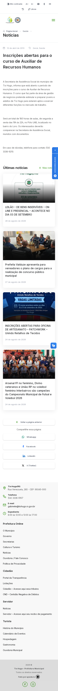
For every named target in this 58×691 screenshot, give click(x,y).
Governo (7, 536)
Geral (35, 48)
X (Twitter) (31, 465)
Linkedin (31, 456)
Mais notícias (49, 168)
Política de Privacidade (14, 563)
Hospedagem (9, 639)
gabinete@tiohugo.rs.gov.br (21, 506)
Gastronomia (9, 644)
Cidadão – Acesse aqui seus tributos (21, 589)
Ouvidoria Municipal (12, 650)
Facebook (31, 446)
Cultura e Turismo (11, 547)
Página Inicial (12, 31)
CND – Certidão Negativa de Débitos (21, 594)
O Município (9, 530)
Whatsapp (31, 437)
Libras (33, 9)
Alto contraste (16, 4)
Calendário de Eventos (14, 633)
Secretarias (8, 541)
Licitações (8, 583)
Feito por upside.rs (26, 677)
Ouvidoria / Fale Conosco (15, 558)
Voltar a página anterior (31, 422)
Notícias (7, 552)
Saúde (25, 31)
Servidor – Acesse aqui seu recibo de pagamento (27, 614)
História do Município (13, 628)
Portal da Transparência (14, 578)
